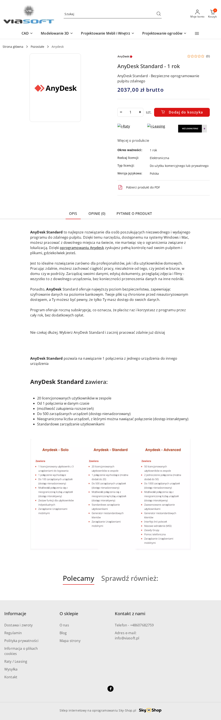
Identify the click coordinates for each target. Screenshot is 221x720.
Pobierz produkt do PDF (143, 187)
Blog (63, 633)
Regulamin (13, 633)
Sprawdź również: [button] (129, 578)
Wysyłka (10, 669)
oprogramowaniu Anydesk (82, 247)
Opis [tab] (73, 213)
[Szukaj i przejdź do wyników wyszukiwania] (159, 14)
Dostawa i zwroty (18, 625)
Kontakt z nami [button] (130, 613)
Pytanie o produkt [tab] (134, 213)
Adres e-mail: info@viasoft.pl (127, 635)
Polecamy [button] (78, 578)
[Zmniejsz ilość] (121, 112)
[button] (27, 33)
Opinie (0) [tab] (97, 213)
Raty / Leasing (15, 661)
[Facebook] (110, 689)
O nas (64, 625)
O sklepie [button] (69, 613)
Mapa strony (70, 640)
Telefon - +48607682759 (134, 625)
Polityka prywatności (21, 640)
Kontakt (10, 677)
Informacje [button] (15, 613)
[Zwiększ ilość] (140, 112)
